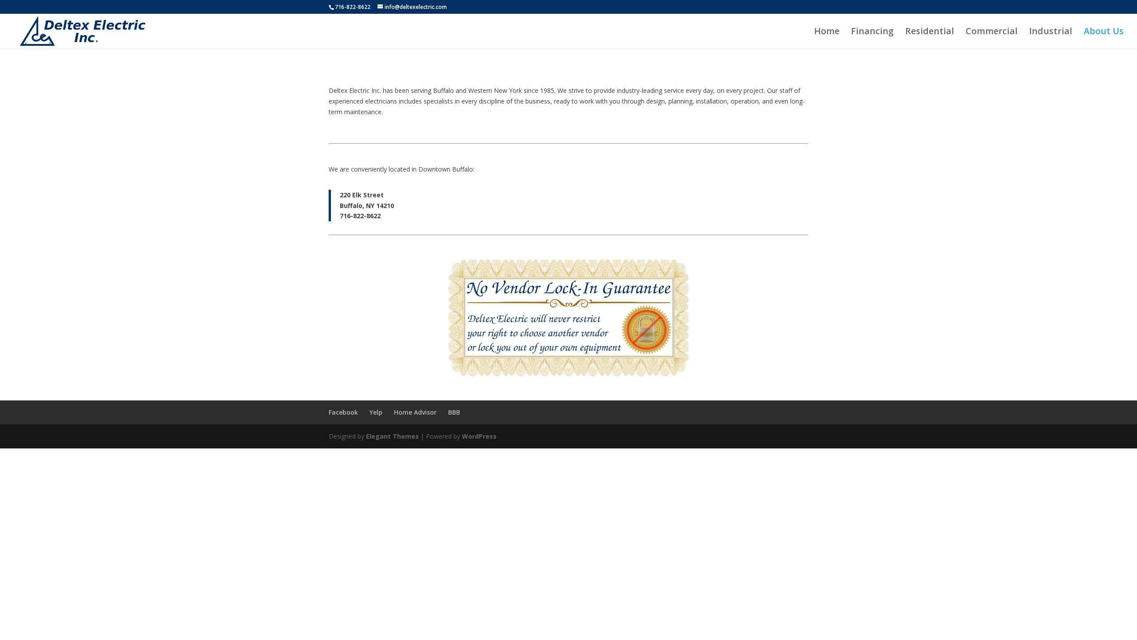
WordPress (479, 436)
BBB (454, 412)
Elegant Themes (392, 436)
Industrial (1050, 32)
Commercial (992, 32)
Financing (872, 32)
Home (826, 32)
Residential (929, 32)
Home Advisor (415, 412)
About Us (1104, 32)
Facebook (343, 412)
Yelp (376, 412)
